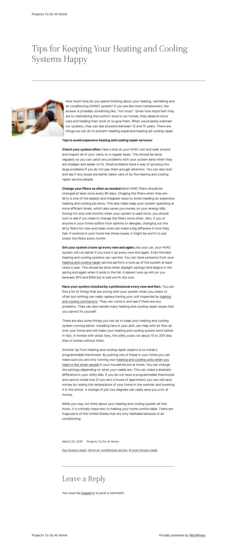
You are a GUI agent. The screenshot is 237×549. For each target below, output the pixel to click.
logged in (88, 493)
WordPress (197, 535)
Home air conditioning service (107, 450)
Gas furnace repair (74, 450)
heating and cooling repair (81, 262)
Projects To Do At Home (49, 14)
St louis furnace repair (143, 450)
